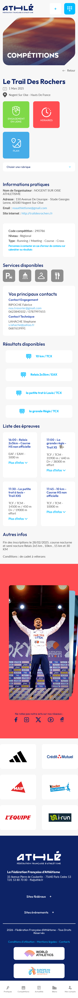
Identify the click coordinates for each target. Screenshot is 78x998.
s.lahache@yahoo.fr (21, 325)
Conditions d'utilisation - (22, 941)
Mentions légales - (48, 941)
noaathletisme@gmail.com (29, 208)
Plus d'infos (17, 462)
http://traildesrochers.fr (37, 213)
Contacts (64, 941)
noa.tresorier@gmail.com (25, 308)
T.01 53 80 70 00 (17, 879)
